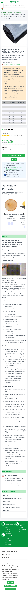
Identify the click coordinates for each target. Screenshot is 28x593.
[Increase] (10, 149)
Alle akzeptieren (10, 589)
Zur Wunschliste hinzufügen (12, 159)
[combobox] (14, 6)
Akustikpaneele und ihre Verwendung (13, 480)
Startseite (3, 12)
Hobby (9, 12)
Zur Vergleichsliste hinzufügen (15, 159)
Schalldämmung (17, 12)
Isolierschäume (5, 14)
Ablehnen (10, 582)
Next (23, 213)
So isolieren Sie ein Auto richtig (12, 485)
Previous (4, 213)
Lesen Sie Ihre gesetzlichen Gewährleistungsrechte (13, 175)
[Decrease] (3, 149)
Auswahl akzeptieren (10, 585)
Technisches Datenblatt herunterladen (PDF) (13, 64)
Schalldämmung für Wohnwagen (12, 483)
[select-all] (6, 195)
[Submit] (23, 6)
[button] (9, 223)
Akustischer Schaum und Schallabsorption (14, 478)
